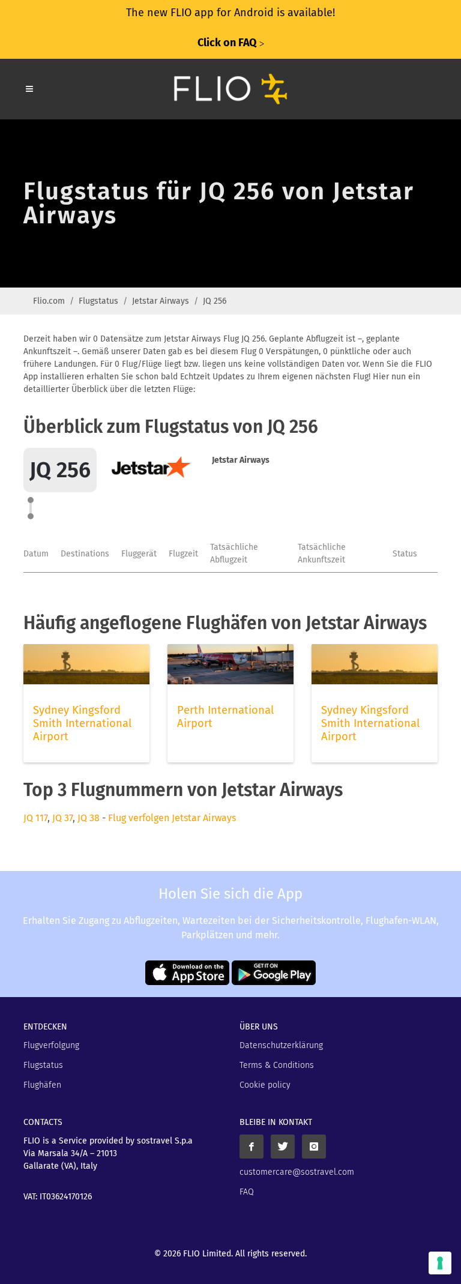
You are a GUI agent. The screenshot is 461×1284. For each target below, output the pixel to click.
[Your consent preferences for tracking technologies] (440, 1263)
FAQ (247, 1192)
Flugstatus (98, 301)
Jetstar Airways (160, 301)
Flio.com (49, 301)
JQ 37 (62, 818)
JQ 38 (88, 818)
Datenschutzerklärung (281, 1045)
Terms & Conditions (277, 1065)
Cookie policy (265, 1085)
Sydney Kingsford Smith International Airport (82, 723)
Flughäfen (42, 1085)
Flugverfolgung (51, 1045)
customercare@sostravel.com (297, 1172)
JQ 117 (35, 818)
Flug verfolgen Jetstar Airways (172, 818)
